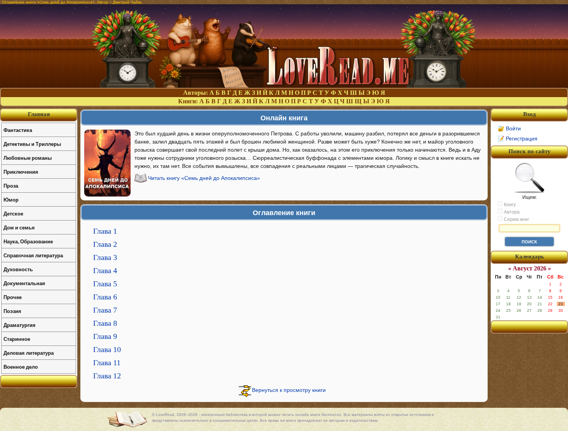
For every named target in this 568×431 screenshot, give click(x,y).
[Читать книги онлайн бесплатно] (284, 85)
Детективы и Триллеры (32, 143)
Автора (511, 212)
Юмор (11, 199)
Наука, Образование (28, 241)
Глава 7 (105, 310)
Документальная (24, 283)
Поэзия (12, 311)
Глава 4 (105, 270)
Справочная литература (33, 255)
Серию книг (516, 219)
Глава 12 (107, 375)
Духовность (18, 269)
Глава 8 (105, 323)
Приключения (20, 171)
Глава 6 (105, 296)
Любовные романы (27, 157)
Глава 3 (105, 257)
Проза (10, 185)
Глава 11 (107, 362)
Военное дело (20, 366)
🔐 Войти (509, 128)
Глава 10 (107, 349)
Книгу (509, 204)
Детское (13, 213)
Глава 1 (105, 231)
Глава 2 (105, 244)
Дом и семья (19, 227)
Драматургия (19, 324)
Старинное (16, 338)
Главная (39, 114)
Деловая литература (28, 352)
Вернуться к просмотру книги (289, 390)
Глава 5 (105, 283)
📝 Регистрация (517, 138)
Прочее (12, 297)
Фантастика (17, 129)
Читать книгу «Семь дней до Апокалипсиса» (204, 178)
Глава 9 (105, 336)
